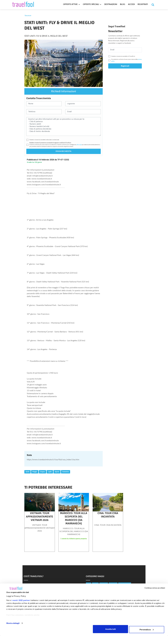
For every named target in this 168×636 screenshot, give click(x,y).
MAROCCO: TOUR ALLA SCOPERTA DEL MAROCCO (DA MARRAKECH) (73, 518)
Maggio (34, 471)
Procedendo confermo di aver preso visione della (126, 60)
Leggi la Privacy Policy (16, 596)
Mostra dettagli (13, 623)
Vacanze (28, 15)
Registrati (143, 4)
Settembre (65, 471)
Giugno (42, 471)
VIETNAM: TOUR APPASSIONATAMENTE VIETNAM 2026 (39, 516)
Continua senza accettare (155, 588)
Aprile (27, 471)
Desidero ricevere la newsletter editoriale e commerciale (44, 139)
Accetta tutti (110, 629)
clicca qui (79, 144)
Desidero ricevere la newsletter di (123, 56)
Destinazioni (110, 4)
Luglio (50, 471)
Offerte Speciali (91, 4)
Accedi (131, 4)
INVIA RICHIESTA (63, 151)
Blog (122, 4)
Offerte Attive (70, 4)
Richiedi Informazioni (63, 91)
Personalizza (145, 629)
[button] (63, 140)
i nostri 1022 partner (20, 600)
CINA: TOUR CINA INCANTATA (108, 514)
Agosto (57, 471)
